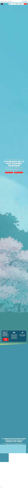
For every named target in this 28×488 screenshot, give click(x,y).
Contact (6, 1)
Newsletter (2, 1)
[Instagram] (23, 1)
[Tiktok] (26, 1)
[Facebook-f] (22, 1)
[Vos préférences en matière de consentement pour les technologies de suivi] (1, 486)
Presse (9, 1)
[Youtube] (25, 1)
